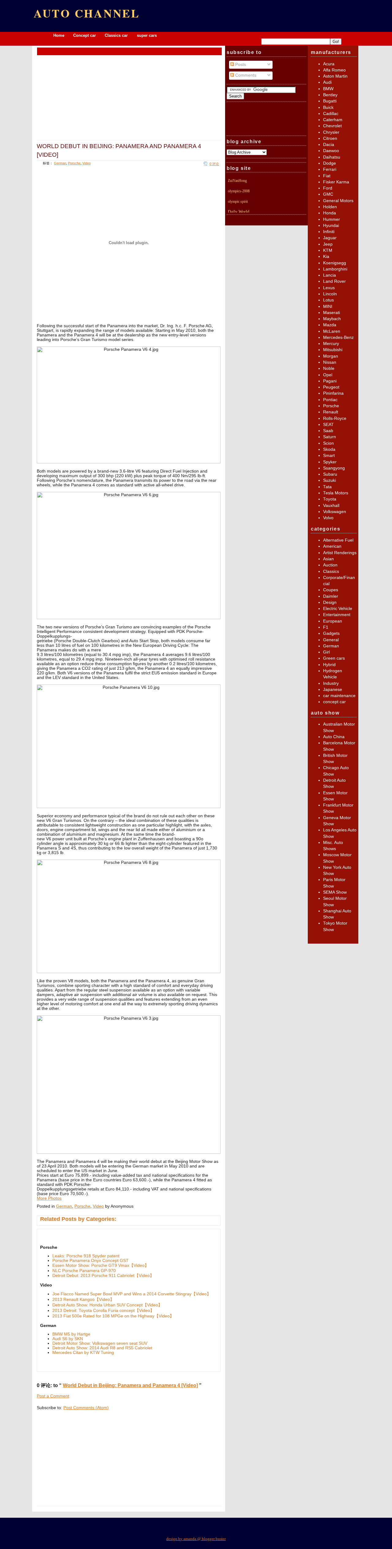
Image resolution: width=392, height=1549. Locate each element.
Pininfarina (333, 393)
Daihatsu (331, 157)
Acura (328, 64)
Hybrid (329, 664)
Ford (327, 188)
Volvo (328, 518)
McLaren (331, 331)
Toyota (329, 499)
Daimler (330, 596)
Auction (330, 565)
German (60, 163)
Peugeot (331, 387)
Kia (326, 256)
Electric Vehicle (337, 608)
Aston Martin (335, 76)
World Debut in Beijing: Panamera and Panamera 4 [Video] (119, 150)
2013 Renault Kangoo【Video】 (83, 1299)
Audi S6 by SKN (67, 1338)
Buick (328, 107)
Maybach (332, 318)
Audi (327, 82)
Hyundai (331, 225)
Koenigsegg (334, 263)
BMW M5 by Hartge (71, 1334)
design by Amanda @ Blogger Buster (196, 1538)
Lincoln (330, 294)
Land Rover (334, 281)
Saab (328, 430)
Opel (327, 375)
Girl (326, 652)
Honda (329, 213)
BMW (328, 88)
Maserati (331, 312)
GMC (328, 194)
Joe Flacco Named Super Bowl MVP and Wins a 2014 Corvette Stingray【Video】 (131, 1294)
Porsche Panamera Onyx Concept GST (90, 1260)
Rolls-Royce (334, 418)
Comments (245, 75)
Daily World (238, 211)
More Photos (49, 1198)
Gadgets (331, 633)
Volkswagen (334, 511)
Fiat (326, 176)
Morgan (330, 356)
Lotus (328, 300)
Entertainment (336, 614)
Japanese (332, 689)
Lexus (329, 288)
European (332, 621)
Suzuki (329, 480)
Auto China (334, 736)
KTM (327, 250)
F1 (325, 627)
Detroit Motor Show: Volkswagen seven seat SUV (99, 1343)
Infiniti (328, 231)
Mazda (329, 325)
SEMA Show (335, 892)
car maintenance (339, 695)
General (331, 640)
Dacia (328, 144)
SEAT (328, 424)
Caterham (332, 119)
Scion (328, 443)
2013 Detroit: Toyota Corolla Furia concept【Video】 (103, 1310)
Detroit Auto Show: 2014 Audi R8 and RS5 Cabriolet (102, 1348)
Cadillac (330, 113)
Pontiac (330, 399)
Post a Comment (53, 1396)
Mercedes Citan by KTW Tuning (83, 1352)
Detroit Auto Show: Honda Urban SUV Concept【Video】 (107, 1305)
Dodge (329, 163)
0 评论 (214, 164)
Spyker (330, 462)
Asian (328, 559)
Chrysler (331, 132)
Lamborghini (335, 269)
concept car (334, 702)
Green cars (334, 658)
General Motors (338, 200)
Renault (330, 412)
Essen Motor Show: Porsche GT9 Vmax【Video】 (100, 1265)
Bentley (330, 95)
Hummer (331, 219)
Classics (331, 571)
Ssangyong (334, 468)
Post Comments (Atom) (86, 1407)
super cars (147, 35)
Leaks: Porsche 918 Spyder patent (85, 1256)
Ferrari (329, 169)
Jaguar (330, 238)
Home (58, 35)
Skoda (329, 449)
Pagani (330, 381)
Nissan (329, 362)
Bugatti (330, 101)
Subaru (330, 474)
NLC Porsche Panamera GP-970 (84, 1270)
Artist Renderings (339, 552)
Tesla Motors (335, 493)
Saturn (329, 437)
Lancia (329, 275)
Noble (328, 368)
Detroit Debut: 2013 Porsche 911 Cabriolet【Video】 (103, 1275)
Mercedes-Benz (338, 337)
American (332, 546)
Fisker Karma (336, 182)
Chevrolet (332, 126)
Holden (330, 207)
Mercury (331, 343)
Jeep (328, 244)
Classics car (117, 35)
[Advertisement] (129, 51)
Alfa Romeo (334, 70)
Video (86, 163)
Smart (329, 455)
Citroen (330, 138)
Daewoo (331, 150)
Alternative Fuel (338, 540)
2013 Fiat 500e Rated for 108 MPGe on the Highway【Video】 (113, 1316)
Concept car (84, 35)
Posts (240, 64)
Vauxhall (331, 505)
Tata (327, 487)
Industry (331, 683)
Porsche (74, 163)
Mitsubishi (332, 349)
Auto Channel (87, 13)
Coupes (330, 590)
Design (330, 602)
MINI (327, 306)
